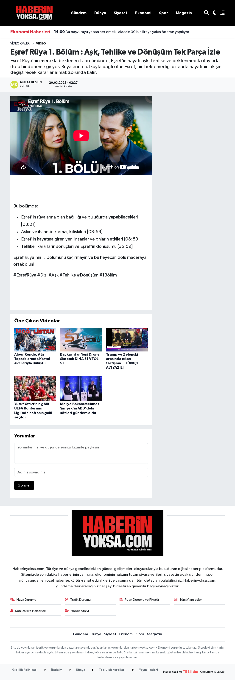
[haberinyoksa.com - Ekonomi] (34, 13)
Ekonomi (143, 13)
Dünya (100, 13)
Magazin (184, 13)
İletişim (56, 670)
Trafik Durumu (80, 599)
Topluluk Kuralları (111, 670)
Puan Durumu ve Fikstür (142, 599)
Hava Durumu (26, 599)
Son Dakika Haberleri (30, 611)
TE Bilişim (190, 671)
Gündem (79, 13)
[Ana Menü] (220, 13)
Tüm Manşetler (190, 599)
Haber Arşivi (80, 611)
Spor (163, 13)
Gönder (24, 485)
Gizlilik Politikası (24, 670)
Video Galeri (20, 43)
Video (41, 43)
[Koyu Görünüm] (212, 13)
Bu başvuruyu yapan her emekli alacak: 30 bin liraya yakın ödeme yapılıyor (121, 32)
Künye (80, 670)
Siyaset (120, 13)
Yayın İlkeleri (148, 670)
